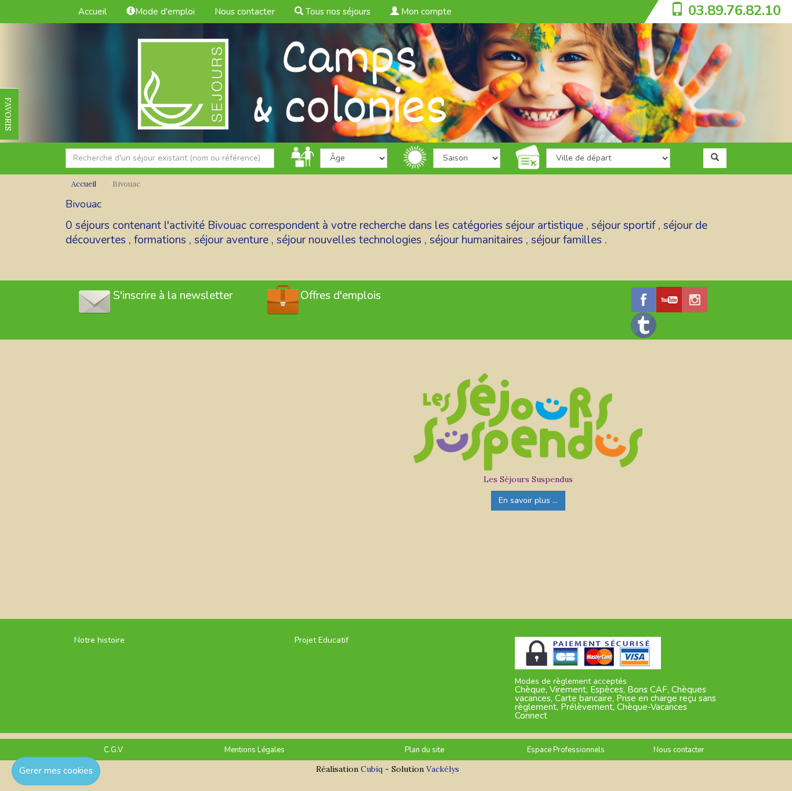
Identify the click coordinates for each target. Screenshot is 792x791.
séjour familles (566, 239)
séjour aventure (231, 239)
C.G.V (113, 750)
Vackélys (442, 769)
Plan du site (424, 750)
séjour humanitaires (476, 239)
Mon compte (425, 11)
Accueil (92, 11)
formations (160, 239)
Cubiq (372, 769)
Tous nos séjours (336, 11)
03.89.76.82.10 (734, 10)
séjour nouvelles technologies (349, 239)
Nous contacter (245, 11)
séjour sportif (623, 225)
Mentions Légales (254, 750)
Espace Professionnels (566, 750)
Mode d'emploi (165, 11)
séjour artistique (544, 225)
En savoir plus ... (528, 500)
